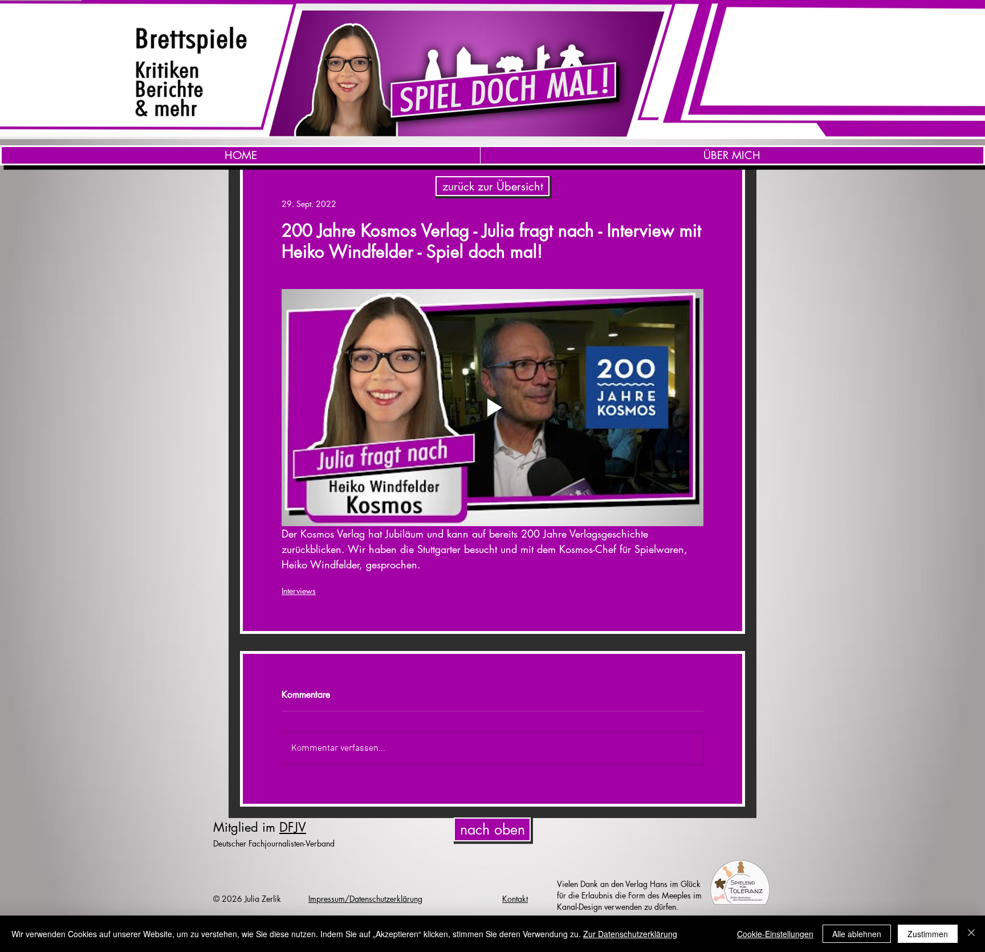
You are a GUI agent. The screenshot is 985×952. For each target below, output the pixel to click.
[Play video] (492, 407)
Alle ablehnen (856, 933)
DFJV (292, 827)
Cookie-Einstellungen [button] (775, 933)
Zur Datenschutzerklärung (630, 933)
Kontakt (515, 898)
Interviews (299, 590)
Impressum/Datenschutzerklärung (365, 898)
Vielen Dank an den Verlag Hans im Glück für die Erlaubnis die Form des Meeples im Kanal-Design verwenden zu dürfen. (629, 895)
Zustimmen (927, 933)
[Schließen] (971, 934)
